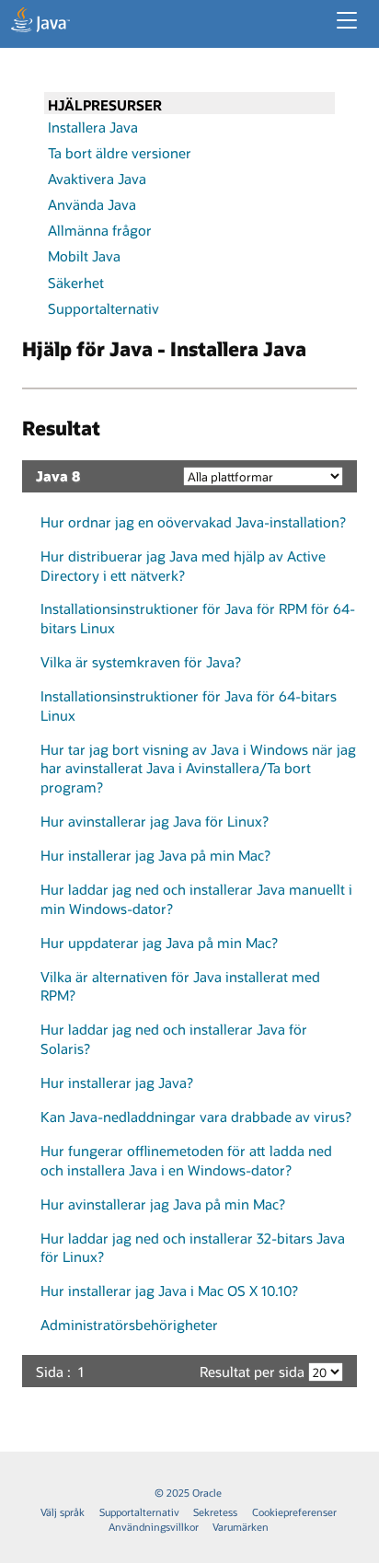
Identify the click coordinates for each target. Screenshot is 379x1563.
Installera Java (93, 127)
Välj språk (62, 1512)
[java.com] (40, 22)
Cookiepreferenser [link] (294, 1512)
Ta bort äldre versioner (119, 153)
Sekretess (215, 1512)
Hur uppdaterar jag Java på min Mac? (159, 942)
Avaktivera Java (97, 178)
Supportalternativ (103, 308)
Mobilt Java (84, 256)
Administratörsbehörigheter (129, 1324)
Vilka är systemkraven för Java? (140, 662)
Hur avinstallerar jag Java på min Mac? (162, 1204)
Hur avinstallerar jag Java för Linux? (154, 821)
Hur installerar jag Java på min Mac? (155, 855)
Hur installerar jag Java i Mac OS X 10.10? (169, 1290)
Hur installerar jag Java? (116, 1082)
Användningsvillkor (154, 1527)
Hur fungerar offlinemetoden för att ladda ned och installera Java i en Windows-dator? (186, 1160)
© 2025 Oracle (188, 1492)
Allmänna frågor (100, 230)
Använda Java (92, 204)
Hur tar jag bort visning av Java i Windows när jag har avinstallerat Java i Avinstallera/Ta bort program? (198, 768)
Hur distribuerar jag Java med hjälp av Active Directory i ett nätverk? (183, 566)
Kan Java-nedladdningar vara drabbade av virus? (195, 1116)
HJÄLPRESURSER (105, 105)
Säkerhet (76, 282)
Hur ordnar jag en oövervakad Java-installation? (193, 522)
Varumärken (240, 1527)
